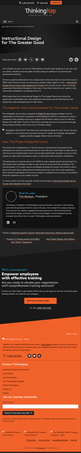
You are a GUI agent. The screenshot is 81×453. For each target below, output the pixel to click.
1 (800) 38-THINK (43, 308)
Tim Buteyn (26, 196)
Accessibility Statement (60, 440)
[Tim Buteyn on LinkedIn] (8, 222)
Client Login (44, 3)
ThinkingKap (46, 344)
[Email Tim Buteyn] (14, 222)
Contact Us (56, 3)
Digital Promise (44, 113)
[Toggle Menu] (5, 22)
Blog (7, 26)
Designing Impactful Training (22, 233)
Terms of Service (44, 440)
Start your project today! (38, 300)
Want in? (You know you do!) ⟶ (18, 413)
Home (3, 26)
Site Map (74, 440)
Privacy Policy (31, 440)
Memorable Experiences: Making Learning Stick (54, 233)
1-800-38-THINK (28, 3)
